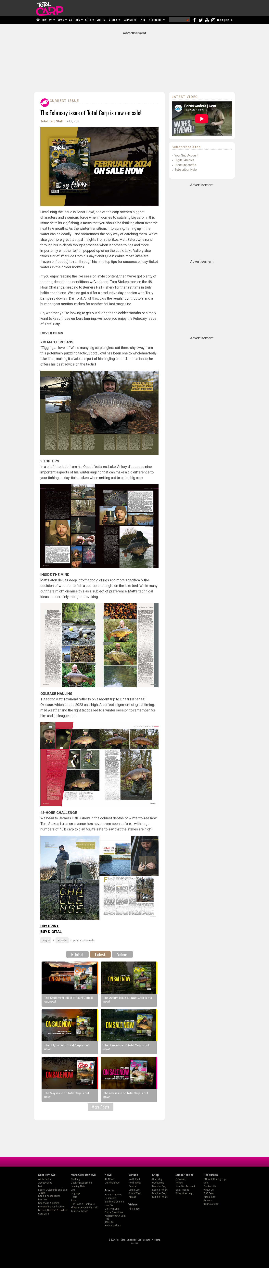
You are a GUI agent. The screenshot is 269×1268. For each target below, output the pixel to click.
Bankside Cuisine (114, 1201)
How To (109, 1205)
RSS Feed (209, 1193)
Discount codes (185, 165)
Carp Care (43, 1213)
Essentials (110, 1198)
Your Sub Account (186, 155)
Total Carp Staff (52, 121)
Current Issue (64, 101)
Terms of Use (211, 1204)
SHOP (88, 20)
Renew (179, 1182)
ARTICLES (74, 20)
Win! (206, 1182)
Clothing (75, 1179)
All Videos (134, 1208)
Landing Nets (78, 1186)
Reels (74, 1197)
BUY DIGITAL (51, 932)
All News (109, 1179)
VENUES (113, 20)
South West (135, 1193)
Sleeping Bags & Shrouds (84, 1207)
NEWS (61, 20)
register (62, 940)
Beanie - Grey (159, 1186)
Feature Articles (113, 1194)
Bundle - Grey (159, 1193)
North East (134, 1179)
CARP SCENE (129, 20)
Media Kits (209, 1197)
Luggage (75, 1193)
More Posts (100, 1107)
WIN (142, 20)
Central (132, 1186)
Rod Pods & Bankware (83, 1204)
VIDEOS (101, 20)
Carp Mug (157, 1179)
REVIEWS (47, 20)
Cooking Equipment (81, 1182)
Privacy (208, 1200)
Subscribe (181, 1179)
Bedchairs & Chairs (48, 1203)
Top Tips (109, 1222)
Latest (100, 954)
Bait (40, 1186)
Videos (122, 954)
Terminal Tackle (79, 1211)
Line (73, 1189)
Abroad (132, 1197)
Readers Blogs (113, 1225)
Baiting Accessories (49, 1196)
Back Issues (182, 1189)
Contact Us (210, 1186)
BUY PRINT (49, 926)
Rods (74, 1200)
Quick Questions (114, 1212)
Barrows (42, 1199)
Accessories (45, 1182)
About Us (209, 1189)
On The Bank (112, 1208)
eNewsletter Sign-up (214, 1179)
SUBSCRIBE (155, 20)
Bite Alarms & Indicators (51, 1206)
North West (135, 1182)
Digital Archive (184, 160)
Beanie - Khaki (160, 1189)
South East (134, 1189)
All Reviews (44, 1179)
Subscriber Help (185, 170)
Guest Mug (158, 1182)
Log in (46, 940)
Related (77, 954)
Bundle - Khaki (160, 1197)
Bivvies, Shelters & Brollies (52, 1210)
